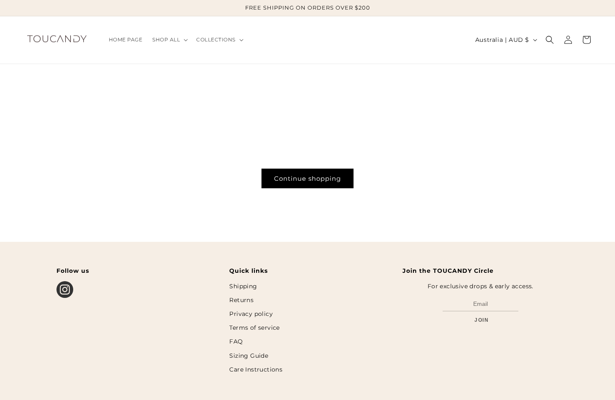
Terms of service (254, 327)
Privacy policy (251, 314)
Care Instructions (255, 369)
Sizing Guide (248, 355)
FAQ (236, 341)
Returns (241, 300)
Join (481, 320)
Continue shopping (307, 178)
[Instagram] (64, 289)
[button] (169, 39)
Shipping (243, 286)
